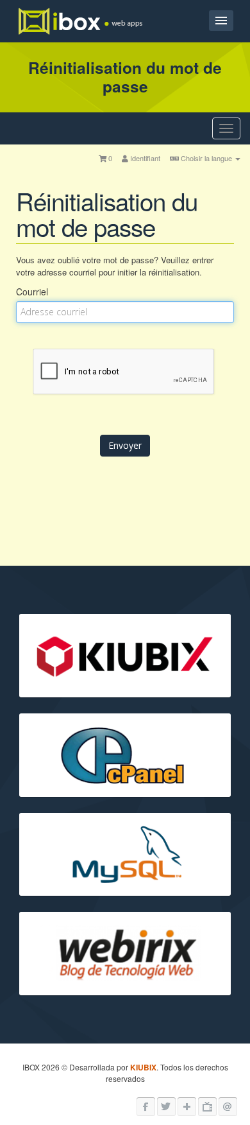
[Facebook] (146, 1106)
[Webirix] (187, 1106)
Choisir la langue (206, 158)
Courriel (32, 291)
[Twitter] (166, 1106)
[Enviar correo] (228, 1106)
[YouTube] (207, 1106)
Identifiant (144, 158)
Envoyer (125, 445)
